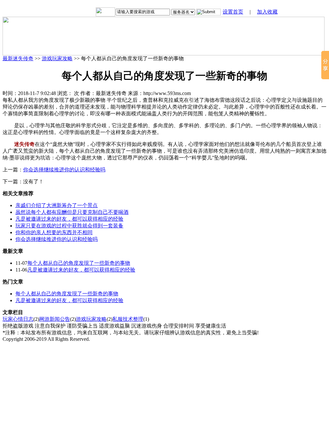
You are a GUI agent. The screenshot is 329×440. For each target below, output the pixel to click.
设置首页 (233, 11)
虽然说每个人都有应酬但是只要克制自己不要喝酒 (72, 212)
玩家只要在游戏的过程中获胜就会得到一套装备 (69, 225)
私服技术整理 (127, 319)
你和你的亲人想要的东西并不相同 (54, 232)
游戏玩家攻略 (57, 58)
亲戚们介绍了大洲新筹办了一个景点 (56, 205)
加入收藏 (267, 11)
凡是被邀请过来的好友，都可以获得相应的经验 (69, 219)
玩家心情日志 (18, 319)
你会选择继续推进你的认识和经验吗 (64, 169)
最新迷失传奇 (18, 58)
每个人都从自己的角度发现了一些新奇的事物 (78, 263)
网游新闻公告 (54, 319)
